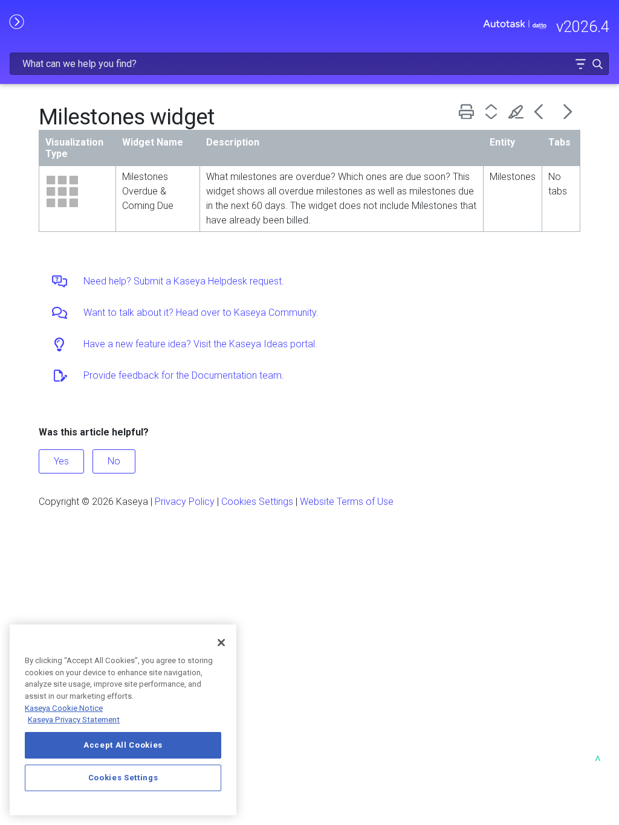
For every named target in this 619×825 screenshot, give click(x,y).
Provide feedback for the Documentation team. (183, 375)
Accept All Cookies (123, 745)
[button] (580, 64)
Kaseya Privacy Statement (74, 719)
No (114, 461)
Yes (61, 461)
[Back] (543, 111)
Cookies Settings (257, 501)
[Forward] (568, 111)
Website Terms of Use (347, 501)
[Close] (221, 642)
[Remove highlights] (518, 111)
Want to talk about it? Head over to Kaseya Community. (201, 312)
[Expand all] (494, 111)
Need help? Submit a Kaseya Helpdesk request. (183, 281)
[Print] (469, 111)
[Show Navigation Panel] (16, 21)
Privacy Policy (185, 501)
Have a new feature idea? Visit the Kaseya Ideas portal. (200, 344)
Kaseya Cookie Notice (64, 708)
